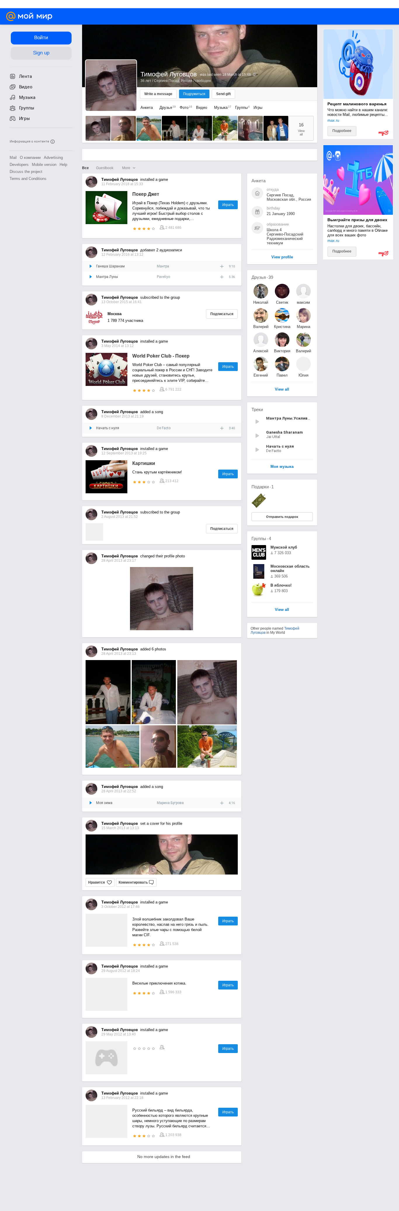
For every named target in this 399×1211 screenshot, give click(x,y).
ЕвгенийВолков (261, 375)
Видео (202, 107)
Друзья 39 (262, 277)
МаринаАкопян (303, 326)
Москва (114, 314)
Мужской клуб (283, 547)
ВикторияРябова (282, 351)
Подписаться (221, 314)
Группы (241, 107)
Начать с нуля (107, 428)
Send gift (223, 94)
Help (63, 164)
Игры (258, 107)
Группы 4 (261, 538)
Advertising (53, 157)
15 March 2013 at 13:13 (120, 828)
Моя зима (104, 803)
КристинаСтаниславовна (282, 326)
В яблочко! (281, 585)
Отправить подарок (282, 516)
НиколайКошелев (261, 302)
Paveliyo (163, 277)
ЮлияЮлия (303, 375)
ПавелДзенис (282, 375)
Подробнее (341, 131)
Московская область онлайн (290, 568)
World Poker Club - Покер (161, 355)
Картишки (143, 463)
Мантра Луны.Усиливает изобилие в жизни (308, 418)
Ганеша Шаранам (110, 266)
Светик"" (282, 302)
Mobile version (44, 164)
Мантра (163, 266)
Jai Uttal (273, 436)
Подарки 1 (262, 486)
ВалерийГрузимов (303, 351)
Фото (184, 107)
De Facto (164, 428)
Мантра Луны (107, 277)
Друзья (166, 107)
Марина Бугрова (170, 803)
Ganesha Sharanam (284, 432)
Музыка (221, 107)
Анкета (146, 107)
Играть (228, 205)
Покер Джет (145, 194)
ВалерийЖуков (260, 326)
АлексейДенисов (260, 351)
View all (282, 610)
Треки (257, 409)
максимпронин (303, 302)
